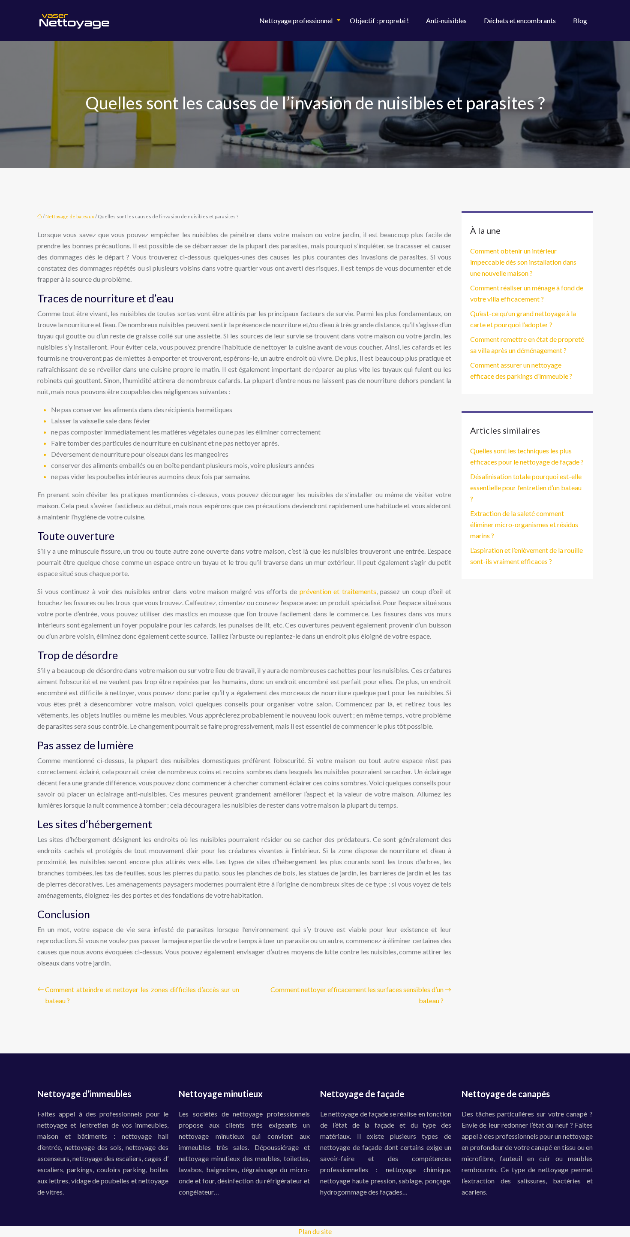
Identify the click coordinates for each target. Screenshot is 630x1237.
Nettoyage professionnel (296, 20)
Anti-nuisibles (446, 20)
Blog (580, 20)
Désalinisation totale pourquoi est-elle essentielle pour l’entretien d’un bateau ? (526, 487)
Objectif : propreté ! (379, 20)
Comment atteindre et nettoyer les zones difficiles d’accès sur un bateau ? (142, 995)
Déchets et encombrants (520, 20)
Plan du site (315, 1231)
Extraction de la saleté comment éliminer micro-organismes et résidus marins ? (524, 524)
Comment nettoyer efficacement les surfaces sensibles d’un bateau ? (357, 995)
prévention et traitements (338, 591)
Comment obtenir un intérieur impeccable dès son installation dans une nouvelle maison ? (523, 262)
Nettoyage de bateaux (69, 216)
